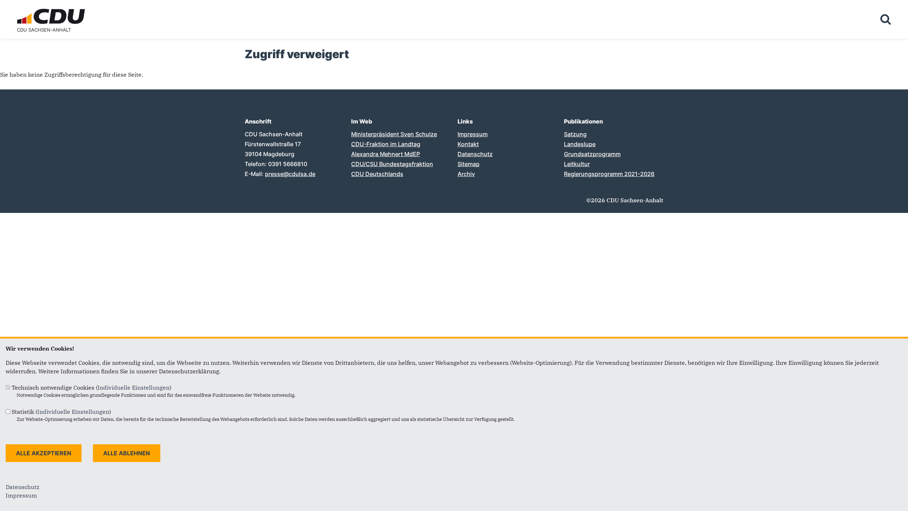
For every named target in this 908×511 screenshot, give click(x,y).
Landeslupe (580, 144)
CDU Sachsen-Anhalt (44, 30)
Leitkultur (577, 163)
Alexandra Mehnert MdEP (385, 154)
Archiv (466, 173)
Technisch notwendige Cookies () (91, 387)
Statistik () (61, 411)
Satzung (575, 134)
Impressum (473, 134)
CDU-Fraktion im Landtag (385, 144)
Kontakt (468, 144)
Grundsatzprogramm (592, 154)
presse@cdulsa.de (290, 173)
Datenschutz (475, 154)
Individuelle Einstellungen (134, 387)
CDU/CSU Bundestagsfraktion (392, 163)
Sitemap (469, 163)
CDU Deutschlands (377, 173)
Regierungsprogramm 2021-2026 (609, 173)
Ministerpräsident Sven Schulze (394, 134)
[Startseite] (52, 9)
